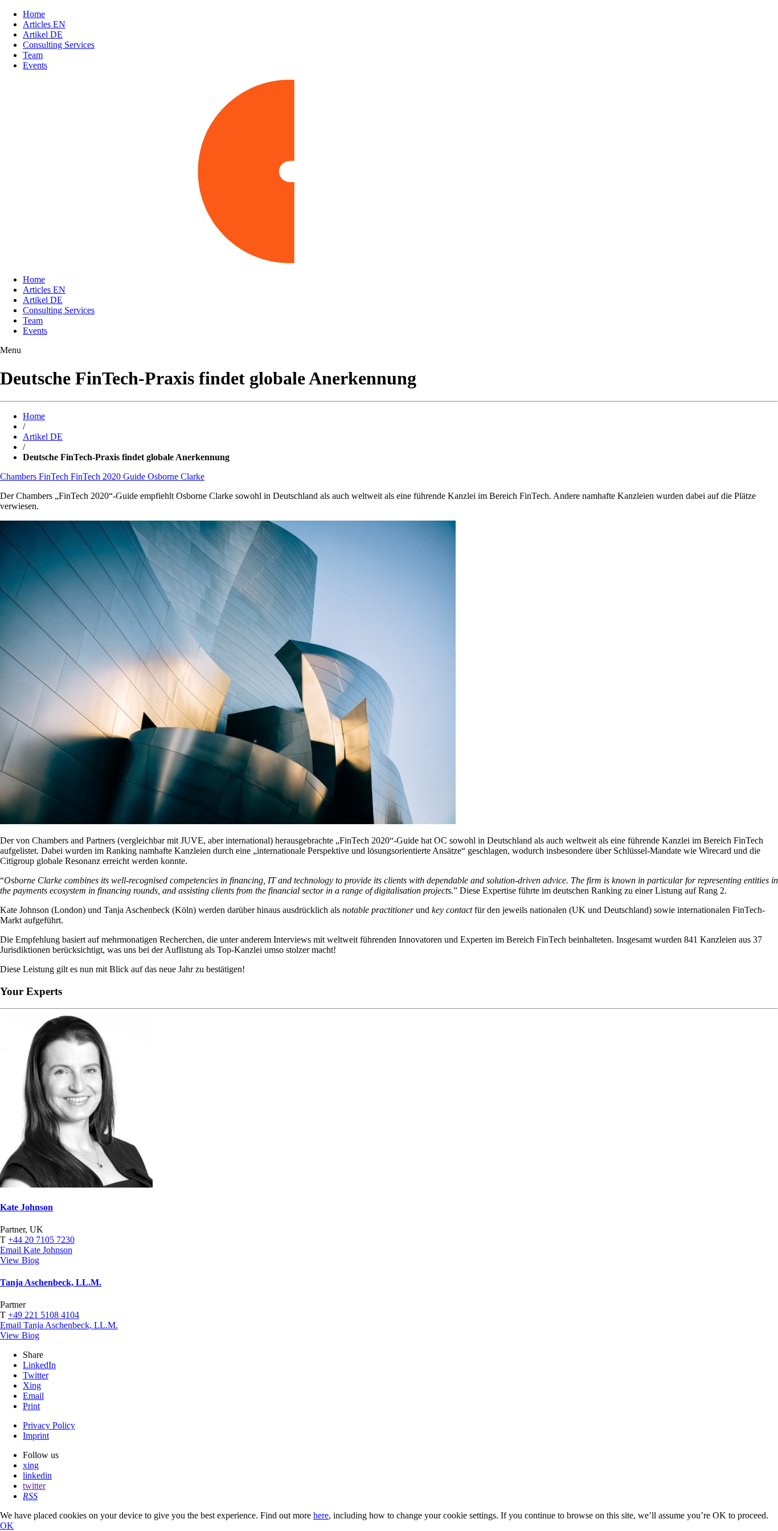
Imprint (36, 1435)
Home (34, 14)
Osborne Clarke (176, 476)
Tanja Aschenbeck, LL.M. (50, 1282)
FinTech (55, 476)
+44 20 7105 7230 (41, 1240)
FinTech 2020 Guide (109, 476)
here (321, 1515)
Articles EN (44, 24)
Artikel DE (43, 34)
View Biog (19, 1260)
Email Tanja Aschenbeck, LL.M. (59, 1325)
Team (33, 55)
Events (35, 65)
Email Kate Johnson (36, 1250)
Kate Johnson (26, 1207)
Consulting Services (59, 45)
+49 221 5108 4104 (43, 1315)
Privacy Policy (49, 1425)
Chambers (19, 476)
